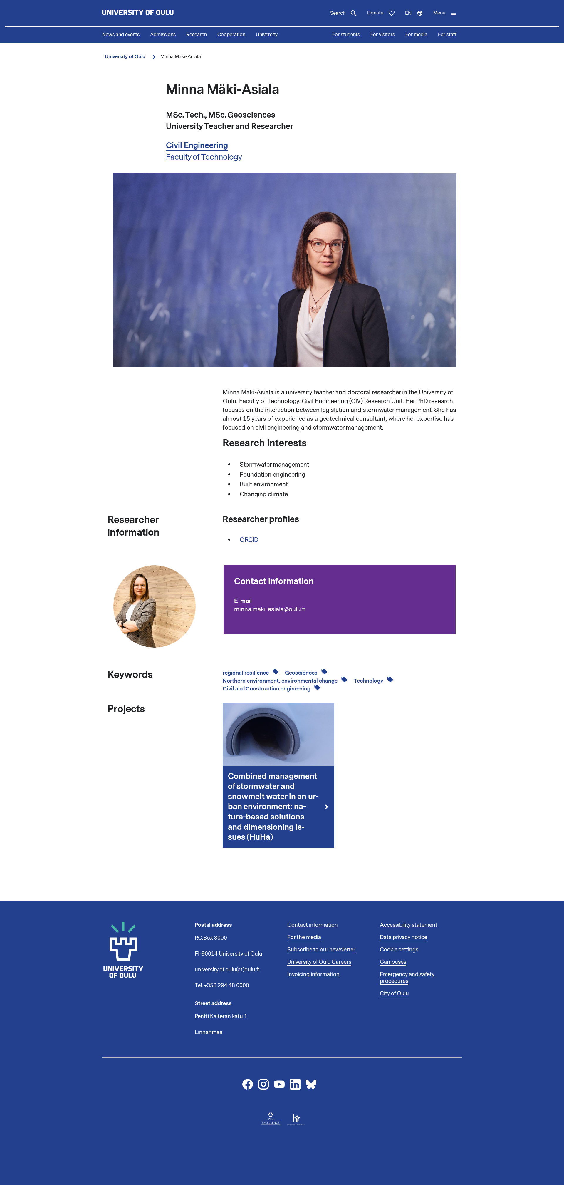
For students (346, 34)
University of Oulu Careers (319, 962)
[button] (445, 13)
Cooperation (231, 34)
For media (416, 34)
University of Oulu (125, 56)
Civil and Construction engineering (267, 689)
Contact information (312, 925)
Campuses (393, 962)
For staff (447, 34)
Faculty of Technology (204, 157)
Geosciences (302, 673)
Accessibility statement (408, 925)
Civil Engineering (197, 145)
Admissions (163, 34)
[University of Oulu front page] (151, 13)
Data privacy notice (403, 937)
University (267, 34)
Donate (375, 13)
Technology (369, 681)
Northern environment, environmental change (281, 681)
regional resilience (246, 673)
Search (337, 13)
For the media (304, 937)
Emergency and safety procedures (407, 978)
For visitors (382, 34)
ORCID (249, 540)
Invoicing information (313, 974)
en (416, 18)
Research (196, 34)
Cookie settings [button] (399, 949)
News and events (121, 34)
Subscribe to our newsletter (321, 949)
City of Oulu (394, 993)
